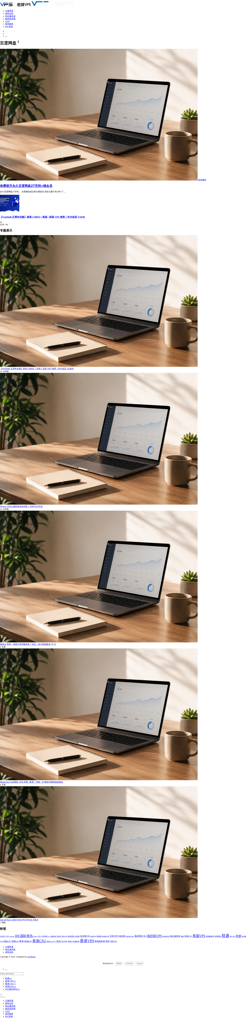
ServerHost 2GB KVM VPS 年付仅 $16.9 (19, 919)
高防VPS (113, 941)
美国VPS (198, 936)
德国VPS (93, 936)
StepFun (140, 963)
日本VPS (113, 936)
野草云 (119, 963)
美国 (182, 936)
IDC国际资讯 (24, 936)
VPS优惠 (44, 936)
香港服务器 (100, 941)
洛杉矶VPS (154, 936)
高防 (107, 941)
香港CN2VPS (61, 941)
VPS (39, 936)
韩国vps (15, 941)
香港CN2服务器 (73, 941)
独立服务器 (10, 16)
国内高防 (71, 936)
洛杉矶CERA (130, 936)
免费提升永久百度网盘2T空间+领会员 (26, 186)
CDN (7, 21)
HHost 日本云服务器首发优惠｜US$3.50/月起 (21, 506)
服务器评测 (10, 19)
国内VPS (64, 936)
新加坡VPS (105, 936)
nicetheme (31, 957)
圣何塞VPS (85, 936)
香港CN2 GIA (51, 941)
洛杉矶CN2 (140, 936)
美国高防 (218, 936)
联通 (225, 936)
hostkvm (12, 936)
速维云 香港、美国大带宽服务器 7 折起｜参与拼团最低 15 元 (28, 644)
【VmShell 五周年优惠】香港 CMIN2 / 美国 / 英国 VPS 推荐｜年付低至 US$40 (42, 217)
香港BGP (28, 941)
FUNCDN (129, 963)
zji (48, 936)
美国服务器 (210, 936)
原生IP (59, 936)
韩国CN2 (7, 941)
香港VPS (87, 941)
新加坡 (99, 936)
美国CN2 (188, 936)
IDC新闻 (9, 26)
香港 (21, 941)
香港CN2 (39, 941)
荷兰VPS (232, 936)
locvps (35, 936)
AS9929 (2, 936)
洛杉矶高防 (165, 936)
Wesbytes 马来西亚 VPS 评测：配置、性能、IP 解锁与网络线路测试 (31, 782)
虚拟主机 (9, 13)
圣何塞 (77, 936)
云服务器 (9, 11)
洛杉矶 (122, 936)
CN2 (7, 936)
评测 (238, 936)
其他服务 (9, 24)
